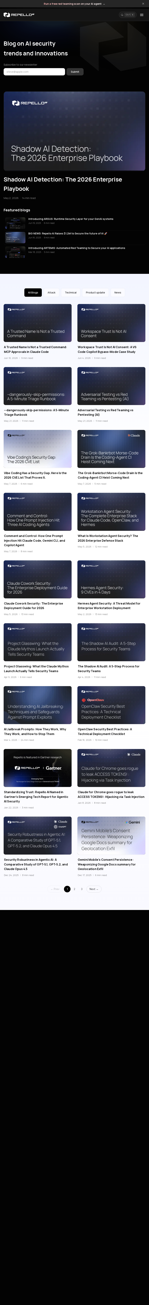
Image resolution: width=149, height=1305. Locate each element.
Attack (51, 292)
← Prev (55, 889)
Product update (95, 292)
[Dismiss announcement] (143, 3)
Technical (70, 292)
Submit (75, 71)
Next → (94, 889)
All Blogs (33, 292)
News (117, 292)
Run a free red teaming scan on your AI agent (74, 3)
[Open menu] (141, 15)
